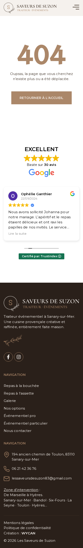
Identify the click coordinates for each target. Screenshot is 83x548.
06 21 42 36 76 (24, 468)
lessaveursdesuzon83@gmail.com (42, 478)
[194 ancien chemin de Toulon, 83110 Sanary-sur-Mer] (6, 455)
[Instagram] (18, 357)
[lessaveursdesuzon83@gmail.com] (6, 479)
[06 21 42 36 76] (6, 469)
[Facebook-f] (8, 357)
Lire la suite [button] (17, 233)
